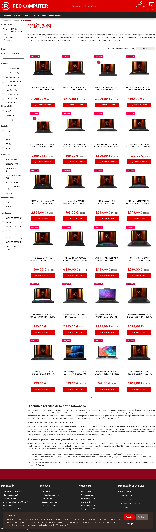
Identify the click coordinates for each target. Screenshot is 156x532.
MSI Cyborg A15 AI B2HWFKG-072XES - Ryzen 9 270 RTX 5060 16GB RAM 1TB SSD (43, 373)
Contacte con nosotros (13, 491)
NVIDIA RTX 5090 (14, 242)
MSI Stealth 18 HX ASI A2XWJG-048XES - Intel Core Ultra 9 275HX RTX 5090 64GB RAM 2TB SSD (139, 90)
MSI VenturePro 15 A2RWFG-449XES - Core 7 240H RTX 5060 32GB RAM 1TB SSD (107, 316)
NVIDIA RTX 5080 (14, 238)
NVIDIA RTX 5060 (14, 222)
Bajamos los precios (50, 505)
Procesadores (87, 495)
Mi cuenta (46, 491)
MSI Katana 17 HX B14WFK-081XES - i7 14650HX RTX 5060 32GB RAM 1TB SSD (107, 146)
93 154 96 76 (126, 499)
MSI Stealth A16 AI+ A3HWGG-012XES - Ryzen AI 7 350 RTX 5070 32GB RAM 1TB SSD (42, 146)
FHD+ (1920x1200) (13, 169)
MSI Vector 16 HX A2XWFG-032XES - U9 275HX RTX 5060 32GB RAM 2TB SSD (139, 260)
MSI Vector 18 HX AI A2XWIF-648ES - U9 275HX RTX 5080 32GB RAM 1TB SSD (43, 203)
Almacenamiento (88, 505)
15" (8, 140)
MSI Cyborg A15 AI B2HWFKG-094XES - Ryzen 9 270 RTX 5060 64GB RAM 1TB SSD (107, 260)
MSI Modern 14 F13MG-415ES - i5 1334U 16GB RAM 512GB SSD (107, 372)
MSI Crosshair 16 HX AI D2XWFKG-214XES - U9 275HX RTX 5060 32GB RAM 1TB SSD (42, 260)
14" (8, 135)
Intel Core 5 (11, 85)
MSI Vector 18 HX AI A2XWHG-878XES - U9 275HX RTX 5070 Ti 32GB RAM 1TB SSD (139, 316)
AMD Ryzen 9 (12, 73)
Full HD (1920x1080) (14, 176)
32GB (10, 115)
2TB (9, 206)
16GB (9, 111)
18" (8, 148)
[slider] (2, 58)
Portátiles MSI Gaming (12, 29)
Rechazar (142, 517)
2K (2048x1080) (13, 164)
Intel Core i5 (12, 94)
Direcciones (47, 498)
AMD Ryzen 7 (12, 68)
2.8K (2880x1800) (14, 159)
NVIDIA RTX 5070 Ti (13, 232)
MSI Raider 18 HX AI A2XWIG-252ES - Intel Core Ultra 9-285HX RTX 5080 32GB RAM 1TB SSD (42, 90)
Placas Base (86, 491)
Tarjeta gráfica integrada (12, 247)
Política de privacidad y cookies (16, 509)
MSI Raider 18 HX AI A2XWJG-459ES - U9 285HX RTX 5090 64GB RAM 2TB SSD (75, 260)
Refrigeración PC (88, 509)
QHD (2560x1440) (14, 182)
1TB (9, 202)
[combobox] (90, 6)
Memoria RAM (86, 502)
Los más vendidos (49, 509)
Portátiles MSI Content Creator (12, 33)
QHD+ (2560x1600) (13, 187)
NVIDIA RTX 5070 (14, 226)
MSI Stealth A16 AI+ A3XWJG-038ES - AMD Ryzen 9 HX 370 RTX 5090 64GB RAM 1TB (107, 89)
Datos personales (49, 502)
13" (8, 131)
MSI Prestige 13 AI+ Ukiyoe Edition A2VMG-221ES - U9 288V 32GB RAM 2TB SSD (75, 373)
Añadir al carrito (44, 104)
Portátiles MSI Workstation (8, 38)
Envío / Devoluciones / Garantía (16, 502)
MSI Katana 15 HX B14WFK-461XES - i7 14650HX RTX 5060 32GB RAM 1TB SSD (42, 316)
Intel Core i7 (12, 98)
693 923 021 (126, 507)
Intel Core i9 (12, 102)
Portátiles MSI (6, 24)
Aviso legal (7, 505)
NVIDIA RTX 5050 (14, 218)
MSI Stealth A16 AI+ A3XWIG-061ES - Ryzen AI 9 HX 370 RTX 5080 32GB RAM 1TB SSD (75, 316)
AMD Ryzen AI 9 (13, 81)
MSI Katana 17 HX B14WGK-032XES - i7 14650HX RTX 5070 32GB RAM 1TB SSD (139, 146)
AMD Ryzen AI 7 (13, 77)
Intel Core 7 (12, 90)
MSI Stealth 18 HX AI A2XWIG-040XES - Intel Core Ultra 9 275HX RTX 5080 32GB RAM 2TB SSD (75, 90)
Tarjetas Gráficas (88, 498)
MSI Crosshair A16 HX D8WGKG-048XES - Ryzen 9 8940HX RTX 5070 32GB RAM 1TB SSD (75, 204)
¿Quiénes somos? (10, 495)
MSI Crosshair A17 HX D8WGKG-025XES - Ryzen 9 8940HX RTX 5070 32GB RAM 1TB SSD (139, 375)
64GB (9, 120)
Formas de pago (10, 498)
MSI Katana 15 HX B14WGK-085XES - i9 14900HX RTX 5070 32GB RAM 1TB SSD (75, 146)
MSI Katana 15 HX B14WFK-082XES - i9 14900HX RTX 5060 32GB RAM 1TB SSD (139, 203)
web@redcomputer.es (130, 503)
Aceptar (129, 517)
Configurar (130, 524)
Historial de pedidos (50, 495)
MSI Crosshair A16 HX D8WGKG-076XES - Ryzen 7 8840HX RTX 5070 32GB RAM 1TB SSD (107, 204)
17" (8, 144)
